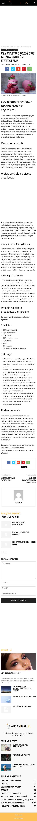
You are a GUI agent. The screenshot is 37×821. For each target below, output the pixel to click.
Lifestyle (4, 784)
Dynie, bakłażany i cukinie (11, 781)
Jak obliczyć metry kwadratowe (20, 746)
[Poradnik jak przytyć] (6, 757)
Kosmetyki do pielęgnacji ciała (13, 806)
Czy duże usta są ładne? (11, 673)
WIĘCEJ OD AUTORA (10, 517)
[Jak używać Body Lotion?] (6, 709)
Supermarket (5, 49)
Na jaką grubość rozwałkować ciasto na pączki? (22, 688)
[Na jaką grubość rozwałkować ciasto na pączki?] (6, 689)
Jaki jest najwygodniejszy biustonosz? (29, 480)
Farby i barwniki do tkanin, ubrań (14, 796)
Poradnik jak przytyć (21, 755)
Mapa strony (18, 815)
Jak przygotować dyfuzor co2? (8, 479)
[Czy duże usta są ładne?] (18, 661)
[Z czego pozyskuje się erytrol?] (6, 534)
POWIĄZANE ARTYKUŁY (10, 513)
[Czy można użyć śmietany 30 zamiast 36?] (6, 767)
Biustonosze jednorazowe (11, 793)
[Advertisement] (18, 25)
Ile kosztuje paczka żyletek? (24, 697)
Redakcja (7, 64)
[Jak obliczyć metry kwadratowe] (6, 747)
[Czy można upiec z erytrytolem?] (6, 524)
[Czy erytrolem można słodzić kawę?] (6, 544)
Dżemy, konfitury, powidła (11, 787)
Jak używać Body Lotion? (22, 707)
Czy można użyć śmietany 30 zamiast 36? (24, 765)
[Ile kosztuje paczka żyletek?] (6, 699)
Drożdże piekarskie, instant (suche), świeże (17, 800)
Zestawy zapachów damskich (12, 803)
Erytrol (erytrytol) (14, 49)
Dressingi (4, 790)
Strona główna (5, 46)
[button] (34, 3)
